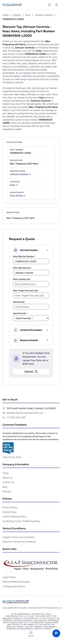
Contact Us (8, 482)
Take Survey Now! (12, 457)
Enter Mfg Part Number (24, 256)
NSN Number (19, 302)
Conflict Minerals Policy (15, 516)
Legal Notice (9, 577)
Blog (5, 486)
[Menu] (56, 5)
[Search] (49, 5)
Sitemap (7, 491)
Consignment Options (14, 586)
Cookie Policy (10, 512)
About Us (7, 477)
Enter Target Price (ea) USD (25, 290)
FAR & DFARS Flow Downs (16, 581)
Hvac (28, 15)
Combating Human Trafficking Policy (21, 521)
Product (17, 15)
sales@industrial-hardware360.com (24, 412)
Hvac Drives (16, 195)
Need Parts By (20, 313)
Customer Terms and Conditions (19, 541)
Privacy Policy (10, 507)
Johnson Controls (44, 15)
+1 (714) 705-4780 (16, 417)
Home (6, 15)
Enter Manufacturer (22, 268)
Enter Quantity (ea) (22, 279)
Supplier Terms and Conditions (18, 537)
